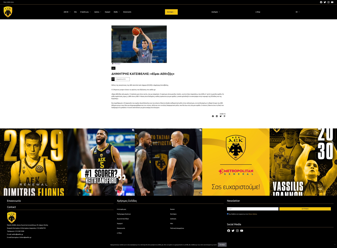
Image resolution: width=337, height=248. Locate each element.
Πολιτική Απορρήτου (177, 228)
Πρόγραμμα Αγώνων (124, 214)
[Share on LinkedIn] (217, 116)
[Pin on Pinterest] (224, 116)
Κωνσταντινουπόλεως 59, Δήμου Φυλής (34, 225)
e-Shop (258, 12)
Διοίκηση (173, 219)
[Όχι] (335, 244)
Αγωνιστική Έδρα (123, 219)
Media (116, 12)
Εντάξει (222, 244)
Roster (172, 209)
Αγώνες (96, 12)
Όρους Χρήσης (253, 214)
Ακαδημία (215, 12)
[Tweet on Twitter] (221, 116)
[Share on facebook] (213, 116)
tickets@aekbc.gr (25, 237)
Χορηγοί (107, 12)
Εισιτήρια (170, 12)
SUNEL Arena (10, 2)
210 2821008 (19, 231)
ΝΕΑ (113, 68)
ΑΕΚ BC (66, 12)
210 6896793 (41, 228)
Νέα (75, 12)
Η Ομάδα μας (84, 12)
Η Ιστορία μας (121, 209)
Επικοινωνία (127, 12)
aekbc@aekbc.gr (17, 234)
